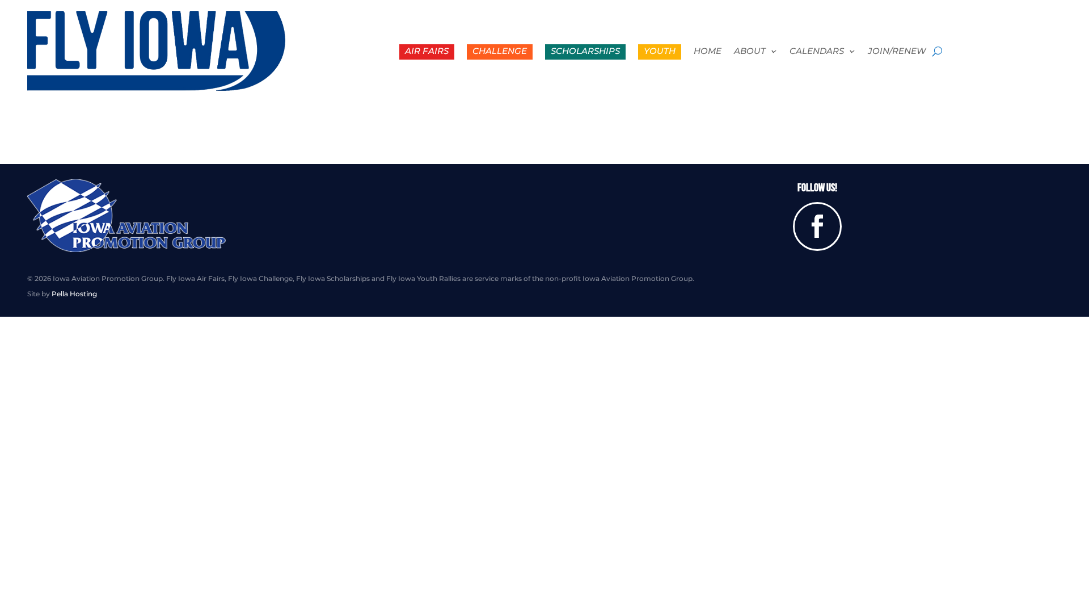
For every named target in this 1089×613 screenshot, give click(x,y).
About (750, 51)
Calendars (817, 51)
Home (707, 51)
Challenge (499, 50)
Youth (660, 50)
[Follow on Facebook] (817, 226)
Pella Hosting (74, 293)
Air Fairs (427, 50)
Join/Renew (897, 51)
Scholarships (585, 50)
